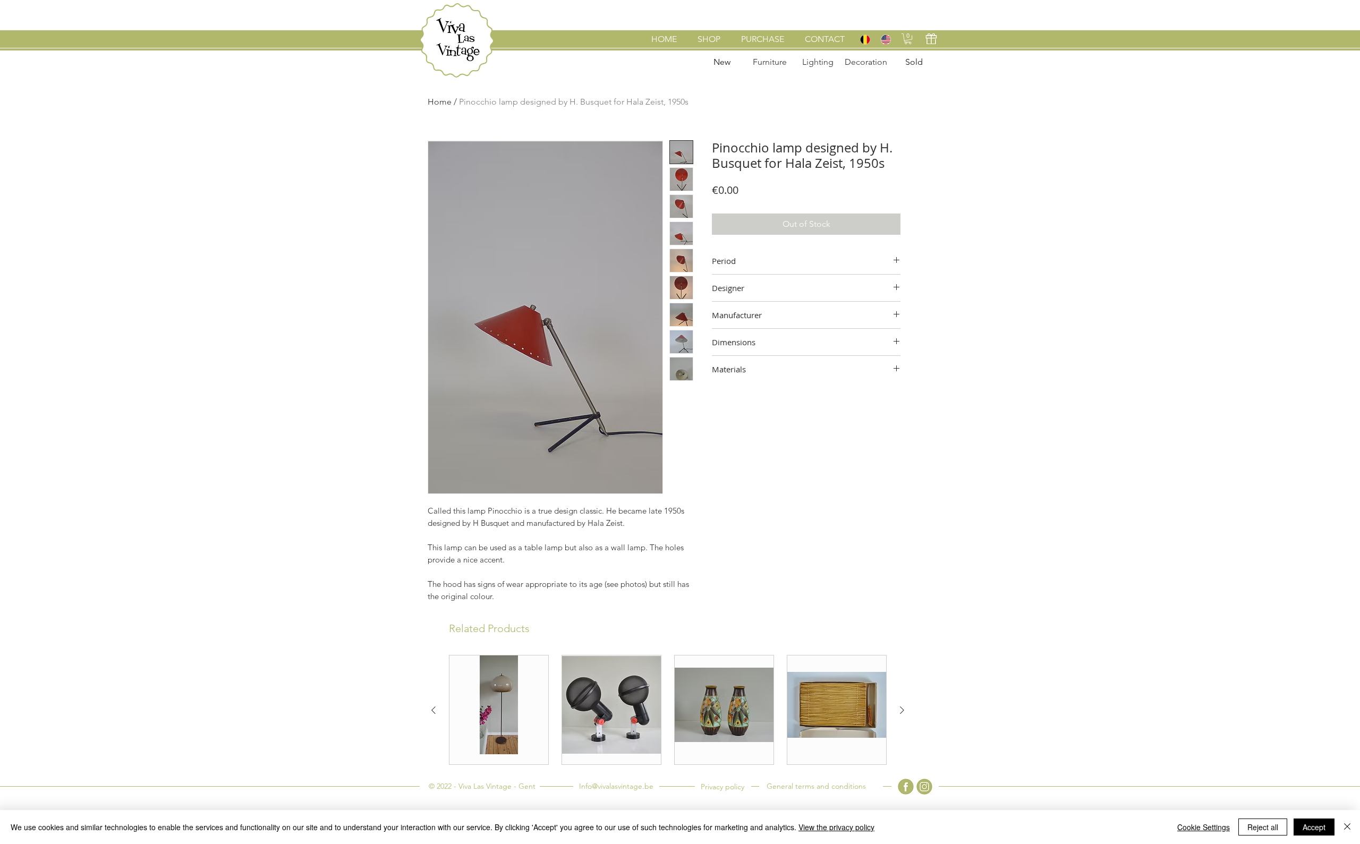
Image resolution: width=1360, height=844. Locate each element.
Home (440, 102)
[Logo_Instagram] (924, 787)
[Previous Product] (433, 710)
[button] (908, 38)
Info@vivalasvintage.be (616, 786)
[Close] (1347, 827)
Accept (1314, 827)
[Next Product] (902, 710)
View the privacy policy (836, 827)
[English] (885, 39)
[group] (667, 709)
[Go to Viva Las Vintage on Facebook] (906, 787)
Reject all (1262, 827)
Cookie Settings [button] (1203, 827)
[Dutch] (865, 39)
